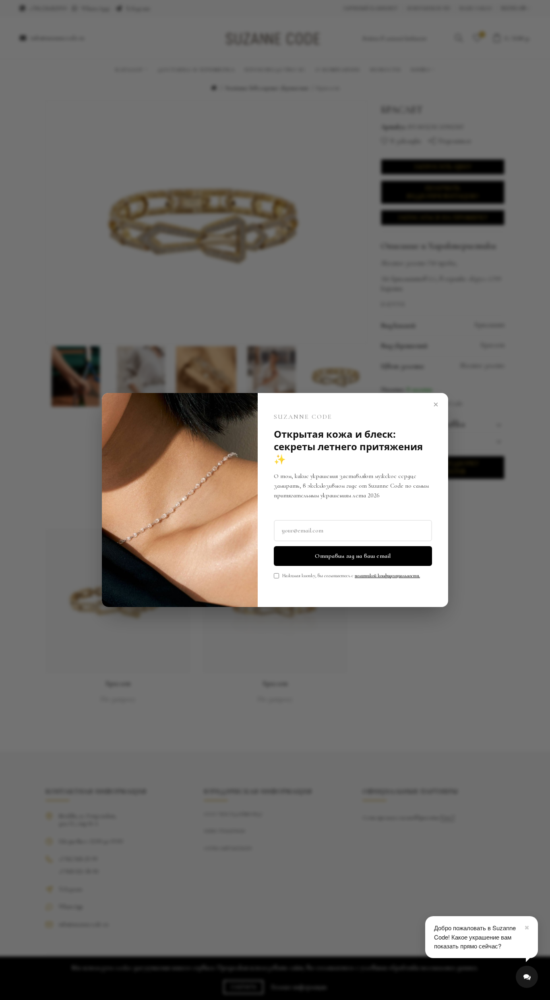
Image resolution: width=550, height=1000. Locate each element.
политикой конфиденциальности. (387, 575)
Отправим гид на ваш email (353, 555)
